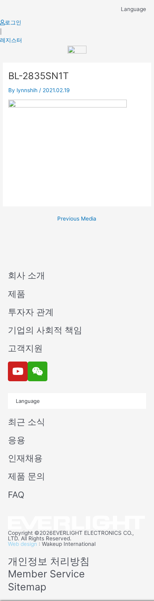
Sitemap (27, 587)
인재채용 (25, 458)
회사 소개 (26, 275)
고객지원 (25, 348)
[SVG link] (77, 523)
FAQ (16, 495)
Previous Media (76, 219)
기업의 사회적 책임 (45, 330)
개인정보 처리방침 (49, 561)
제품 (16, 294)
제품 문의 (26, 476)
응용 (16, 440)
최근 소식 (26, 422)
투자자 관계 (31, 312)
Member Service (46, 574)
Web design (22, 544)
